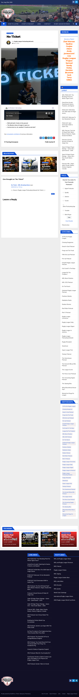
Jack (69, 75)
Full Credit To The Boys (68, 268)
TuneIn (67, 200)
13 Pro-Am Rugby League (69, 406)
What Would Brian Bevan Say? (69, 510)
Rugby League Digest (68, 326)
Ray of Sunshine (46, 165)
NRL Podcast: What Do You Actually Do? (38, 653)
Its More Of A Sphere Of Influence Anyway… (29, 538)
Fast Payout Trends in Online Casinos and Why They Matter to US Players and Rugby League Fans (39, 658)
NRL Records (57, 585)
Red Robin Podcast (67, 308)
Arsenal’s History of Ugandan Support (38, 649)
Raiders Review (66, 304)
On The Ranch (10, 33)
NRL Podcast (57, 566)
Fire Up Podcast (66, 258)
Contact (47, 24)
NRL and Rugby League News (62, 558)
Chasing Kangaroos (67, 242)
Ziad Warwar (69, 41)
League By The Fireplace (69, 431)
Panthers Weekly (67, 296)
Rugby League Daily (68, 322)
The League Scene (67, 369)
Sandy (69, 65)
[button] (73, 24)
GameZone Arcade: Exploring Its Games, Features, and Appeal (68, 104)
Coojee (69, 46)
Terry (69, 77)
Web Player (68, 214)
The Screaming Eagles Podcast (68, 503)
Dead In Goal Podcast (68, 246)
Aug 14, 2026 (66, 539)
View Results (69, 221)
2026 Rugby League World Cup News (64, 600)
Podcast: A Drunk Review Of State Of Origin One (67, 141)
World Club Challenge (60, 592)
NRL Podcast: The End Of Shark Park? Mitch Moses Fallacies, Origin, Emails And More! (39, 587)
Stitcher (67, 196)
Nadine (69, 44)
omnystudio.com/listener (13, 134)
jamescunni (69, 53)
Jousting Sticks (27, 165)
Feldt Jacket (49, 142)
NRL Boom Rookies (67, 278)
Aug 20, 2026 (8, 539)
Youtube (67, 210)
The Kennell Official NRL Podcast (69, 493)
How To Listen (13, 24)
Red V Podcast (66, 312)
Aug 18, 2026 (47, 539)
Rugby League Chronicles (69, 461)
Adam (69, 49)
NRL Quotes (57, 588)
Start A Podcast (28, 24)
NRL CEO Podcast (67, 282)
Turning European (12, 142)
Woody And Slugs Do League (68, 514)
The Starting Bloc (67, 383)
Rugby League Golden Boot (62, 577)
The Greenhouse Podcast (69, 489)
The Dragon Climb (9, 165)
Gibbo (69, 80)
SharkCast (65, 346)
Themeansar (27, 693)
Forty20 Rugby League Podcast (68, 424)
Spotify (67, 192)
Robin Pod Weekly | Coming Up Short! (9, 538)
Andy (69, 51)
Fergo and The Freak (68, 250)
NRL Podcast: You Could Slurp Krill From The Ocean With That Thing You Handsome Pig (39, 643)
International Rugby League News (63, 596)
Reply (53, 193)
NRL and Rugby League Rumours (63, 562)
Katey (69, 68)
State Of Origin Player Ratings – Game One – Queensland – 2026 (68, 148)
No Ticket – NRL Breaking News (20, 185)
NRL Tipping (57, 573)
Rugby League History (60, 570)
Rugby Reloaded (67, 342)
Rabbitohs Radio (67, 300)
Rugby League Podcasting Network (23, 41)
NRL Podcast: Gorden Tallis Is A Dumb (38, 664)
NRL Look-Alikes (58, 581)
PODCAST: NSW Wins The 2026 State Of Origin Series (69, 111)
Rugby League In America (69, 470)
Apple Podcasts (69, 188)
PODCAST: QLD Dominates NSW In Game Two (67, 124)
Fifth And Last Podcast (68, 254)
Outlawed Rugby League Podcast (69, 443)
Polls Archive (65, 225)
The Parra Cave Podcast (69, 373)
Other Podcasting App (69, 206)
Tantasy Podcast (66, 354)
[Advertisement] (13, 563)
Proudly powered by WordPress (8, 693)
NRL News (33, 555)
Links (39, 24)
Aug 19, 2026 (28, 539)
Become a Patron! (69, 39)
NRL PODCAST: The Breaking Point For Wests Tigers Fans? (68, 96)
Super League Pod (67, 350)
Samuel (69, 63)
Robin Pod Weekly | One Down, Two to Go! (67, 538)
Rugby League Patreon (62, 24)
